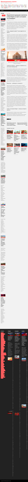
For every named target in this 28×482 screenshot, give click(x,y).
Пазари (2, 346)
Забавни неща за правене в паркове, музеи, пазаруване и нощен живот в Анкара (3, 155)
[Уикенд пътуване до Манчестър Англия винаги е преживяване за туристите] (24, 358)
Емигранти (2, 340)
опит (2, 363)
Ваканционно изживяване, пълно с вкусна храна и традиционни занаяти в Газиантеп (3, 56)
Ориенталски (3, 345)
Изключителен (3, 342)
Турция (9, 331)
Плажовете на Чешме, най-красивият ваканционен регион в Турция (3, 242)
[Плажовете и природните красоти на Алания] (10, 334)
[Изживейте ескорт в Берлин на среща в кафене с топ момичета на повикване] (17, 412)
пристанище (3, 370)
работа (2, 371)
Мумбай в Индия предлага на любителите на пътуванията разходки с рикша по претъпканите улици (16, 151)
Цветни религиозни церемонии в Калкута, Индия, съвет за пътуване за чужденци (10, 136)
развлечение (2, 372)
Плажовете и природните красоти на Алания (3, 23)
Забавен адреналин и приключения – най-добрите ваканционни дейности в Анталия (3, 211)
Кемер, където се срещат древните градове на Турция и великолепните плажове (3, 121)
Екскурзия (2, 339)
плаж (2, 367)
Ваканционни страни (8, 2)
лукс (2, 362)
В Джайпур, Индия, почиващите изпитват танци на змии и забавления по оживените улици (24, 136)
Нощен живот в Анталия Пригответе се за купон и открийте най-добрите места (3, 302)
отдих (2, 365)
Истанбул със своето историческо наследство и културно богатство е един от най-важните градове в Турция (3, 88)
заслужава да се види (3, 354)
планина (2, 368)
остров (2, 364)
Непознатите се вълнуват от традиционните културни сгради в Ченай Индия (9, 150)
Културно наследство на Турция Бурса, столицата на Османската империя (3, 270)
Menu (2, 10)
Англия (23, 331)
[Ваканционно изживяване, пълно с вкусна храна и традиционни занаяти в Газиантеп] (10, 357)
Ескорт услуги (3, 341)
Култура (2, 344)
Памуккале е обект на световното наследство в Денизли (3, 180)
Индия (9, 13)
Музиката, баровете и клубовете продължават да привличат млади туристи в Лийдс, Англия (24, 341)
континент (2, 361)
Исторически (3, 343)
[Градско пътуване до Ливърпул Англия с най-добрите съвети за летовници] (24, 404)
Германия (16, 331)
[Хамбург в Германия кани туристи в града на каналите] (17, 334)
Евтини (2, 338)
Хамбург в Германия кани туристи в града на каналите (17, 339)
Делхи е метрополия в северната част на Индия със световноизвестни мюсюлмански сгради (16, 137)
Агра (7, 13)
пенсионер (2, 366)
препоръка (2, 369)
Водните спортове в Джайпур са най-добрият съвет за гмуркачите (24, 149)
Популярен (2, 347)
